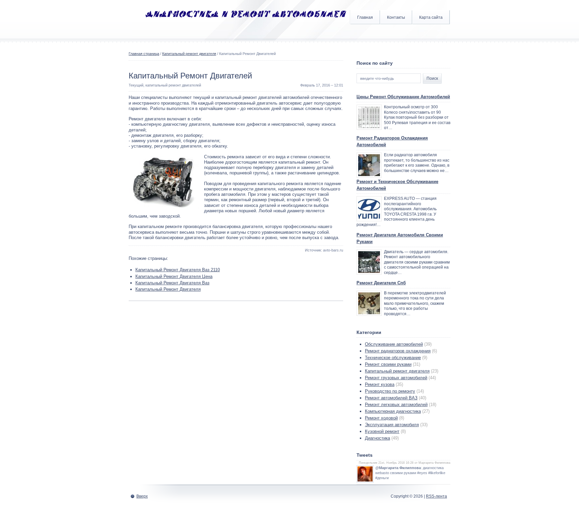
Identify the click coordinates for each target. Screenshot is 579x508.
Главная (365, 17)
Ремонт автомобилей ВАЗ (391, 397)
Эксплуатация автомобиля (392, 424)
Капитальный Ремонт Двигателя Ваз (172, 282)
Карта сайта (431, 17)
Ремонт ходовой (381, 417)
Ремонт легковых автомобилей (396, 404)
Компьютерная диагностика (393, 411)
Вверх (142, 496)
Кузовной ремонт (382, 431)
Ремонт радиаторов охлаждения (398, 350)
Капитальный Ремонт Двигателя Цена (173, 276)
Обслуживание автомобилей (394, 344)
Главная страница (144, 54)
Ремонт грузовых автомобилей (396, 377)
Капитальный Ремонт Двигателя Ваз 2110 (177, 269)
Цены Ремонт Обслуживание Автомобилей (403, 96)
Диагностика (377, 438)
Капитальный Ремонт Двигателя (168, 289)
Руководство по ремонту (390, 391)
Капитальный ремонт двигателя (189, 54)
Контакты (396, 17)
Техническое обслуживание (393, 357)
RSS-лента (436, 496)
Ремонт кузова (379, 384)
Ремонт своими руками (388, 364)
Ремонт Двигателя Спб (381, 282)
